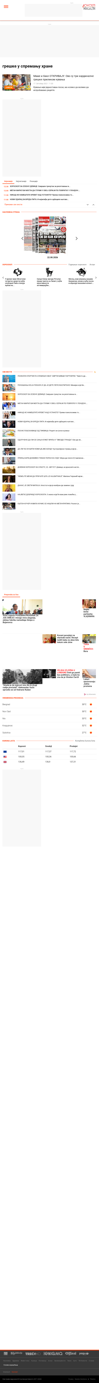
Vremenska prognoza (12, 698)
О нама (91, 1361)
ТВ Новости (83, 1361)
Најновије (8, 181)
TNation (93, 1379)
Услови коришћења (10, 1365)
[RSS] (95, 372)
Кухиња (34, 1361)
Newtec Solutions (81, 1379)
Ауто (75, 1361)
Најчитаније (21, 181)
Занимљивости (59, 1361)
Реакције (34, 181)
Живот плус (25, 1361)
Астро (92, 264)
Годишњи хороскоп (77, 264)
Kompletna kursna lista (85, 741)
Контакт (15, 1372)
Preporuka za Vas (11, 595)
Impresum (6, 1372)
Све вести (7, 372)
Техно (69, 1361)
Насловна (7, 1361)
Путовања (42, 1361)
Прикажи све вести (13, 204)
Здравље (15, 1361)
